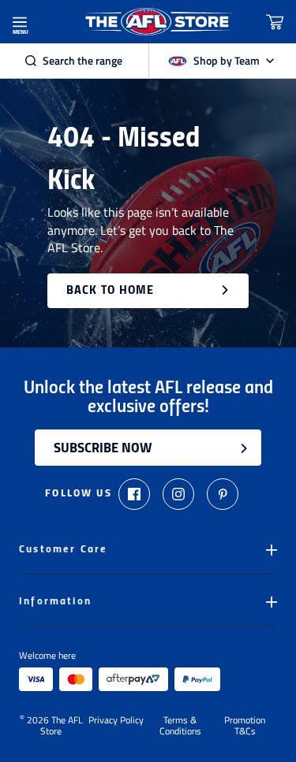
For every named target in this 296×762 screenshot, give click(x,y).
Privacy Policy (116, 721)
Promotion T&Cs (244, 726)
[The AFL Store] (158, 21)
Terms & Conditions (180, 726)
